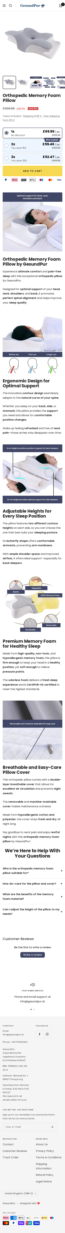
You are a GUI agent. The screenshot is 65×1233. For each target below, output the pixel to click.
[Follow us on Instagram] (47, 1034)
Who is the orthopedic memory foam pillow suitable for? (28, 871)
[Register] (52, 1127)
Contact (8, 1144)
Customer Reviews (15, 1151)
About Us (42, 1144)
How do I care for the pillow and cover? (29, 884)
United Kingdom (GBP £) (19, 1193)
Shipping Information (43, 1166)
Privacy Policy (45, 1151)
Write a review (32, 955)
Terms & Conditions (49, 1157)
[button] (32, 133)
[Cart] (60, 5)
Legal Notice (44, 1181)
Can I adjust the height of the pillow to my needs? (31, 912)
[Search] (10, 5)
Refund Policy (44, 1175)
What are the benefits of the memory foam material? (28, 896)
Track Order (11, 1157)
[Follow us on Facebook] (39, 1034)
